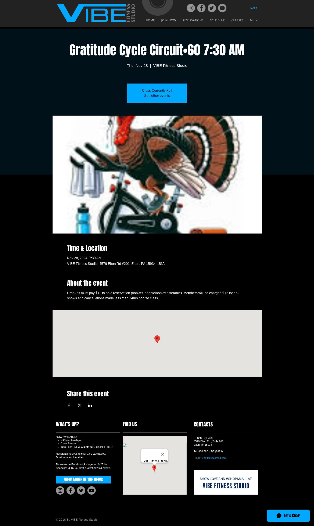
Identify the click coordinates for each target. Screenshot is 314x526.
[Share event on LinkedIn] (90, 405)
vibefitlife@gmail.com (214, 458)
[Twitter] (212, 8)
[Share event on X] (80, 405)
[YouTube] (222, 8)
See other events (157, 95)
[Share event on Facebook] (69, 405)
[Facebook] (201, 8)
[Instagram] (191, 8)
